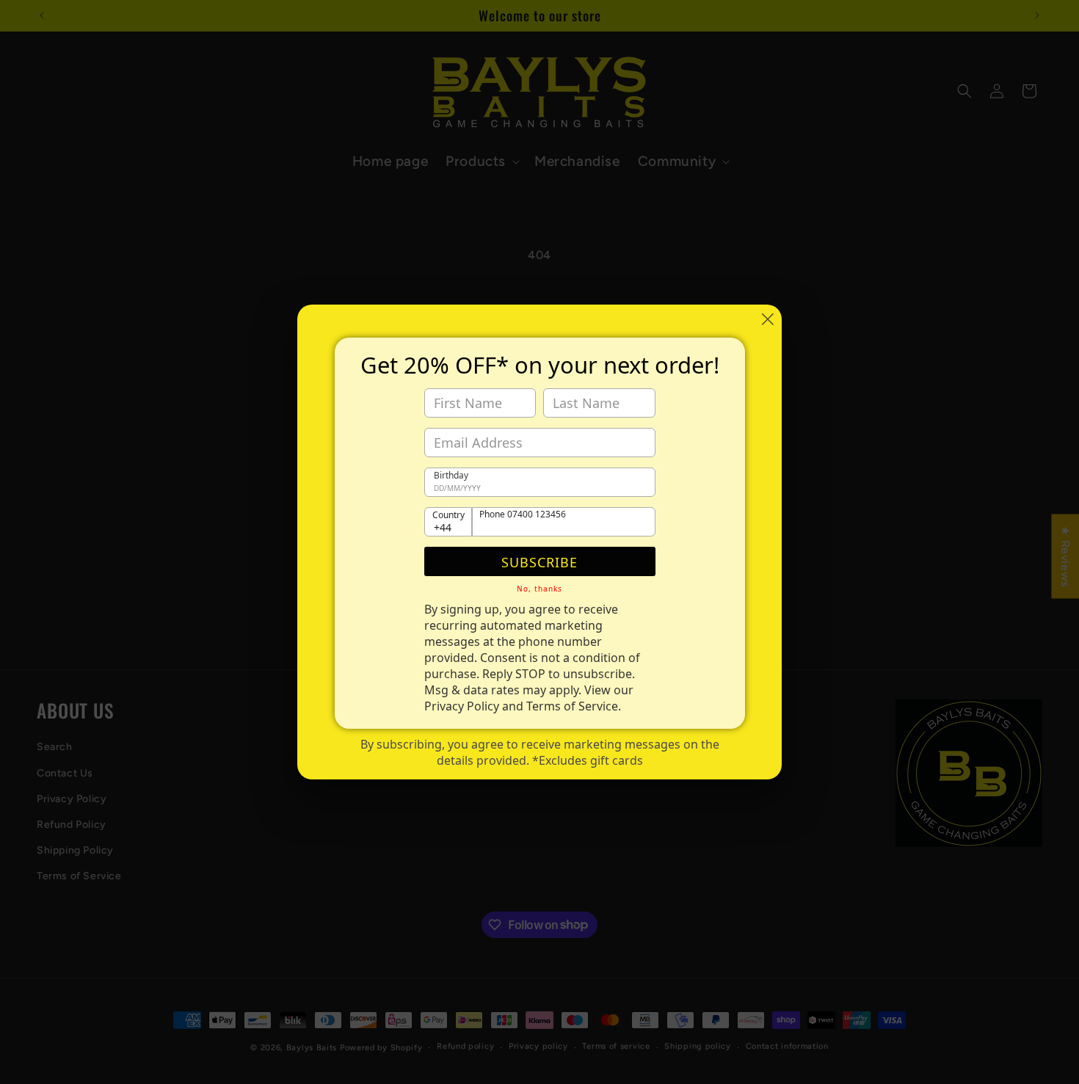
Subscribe (539, 562)
